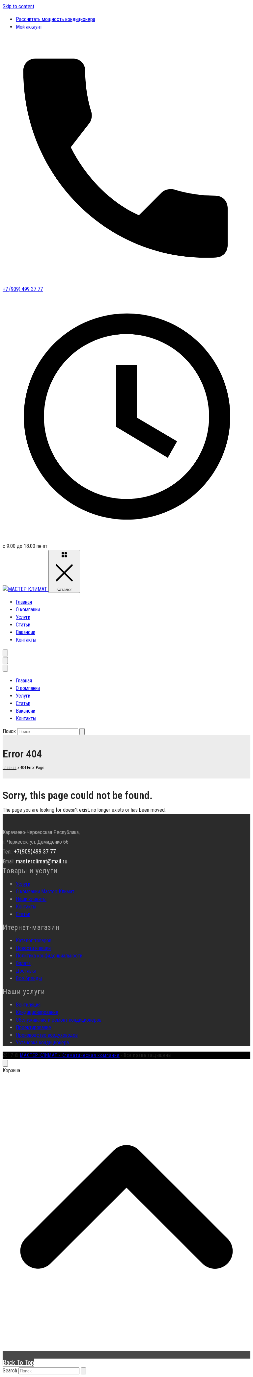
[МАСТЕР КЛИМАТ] (25, 589)
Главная (24, 602)
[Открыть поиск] (5, 653)
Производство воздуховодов (47, 1035)
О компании (28, 609)
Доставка (26, 971)
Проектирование (33, 1027)
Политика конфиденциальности (49, 956)
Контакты (26, 640)
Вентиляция (28, 1005)
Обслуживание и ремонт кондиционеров (58, 1020)
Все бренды (29, 978)
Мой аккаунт (29, 27)
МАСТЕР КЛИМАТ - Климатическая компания (70, 1055)
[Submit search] (83, 1370)
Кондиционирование (37, 1012)
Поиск (9, 731)
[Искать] (82, 731)
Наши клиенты (31, 899)
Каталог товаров (33, 940)
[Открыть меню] (5, 660)
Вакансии (25, 632)
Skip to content (18, 6)
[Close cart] (5, 1063)
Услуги (23, 617)
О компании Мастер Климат (45, 891)
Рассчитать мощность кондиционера (55, 19)
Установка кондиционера (42, 1042)
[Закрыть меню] (5, 668)
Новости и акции (33, 948)
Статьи (23, 625)
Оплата (23, 963)
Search (10, 1370)
